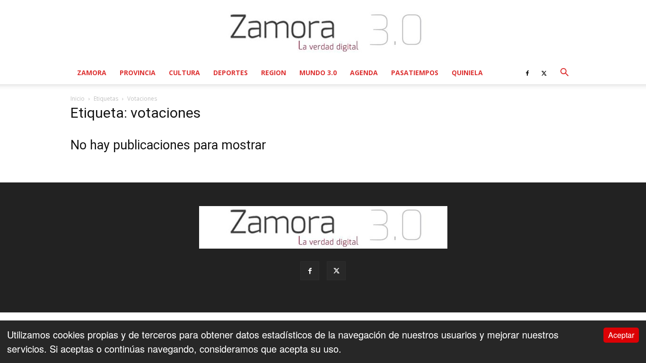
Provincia (138, 72)
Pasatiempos (414, 72)
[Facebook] (527, 72)
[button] (564, 72)
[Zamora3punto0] (323, 32)
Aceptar (621, 334)
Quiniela (467, 72)
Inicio (77, 99)
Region (273, 72)
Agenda (364, 72)
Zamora (91, 72)
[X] (544, 72)
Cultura (184, 72)
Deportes (230, 72)
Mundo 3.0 (318, 72)
